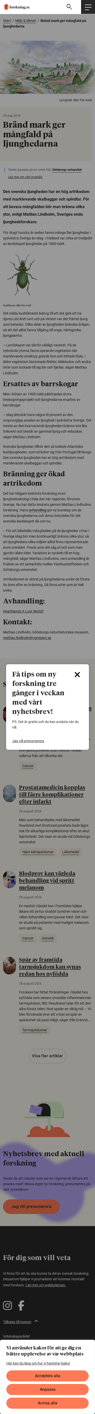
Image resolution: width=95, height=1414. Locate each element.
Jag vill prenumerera (28, 741)
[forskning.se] (15, 7)
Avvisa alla (47, 1403)
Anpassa (47, 1389)
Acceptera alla (47, 1375)
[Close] (77, 674)
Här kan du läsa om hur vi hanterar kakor (38, 1363)
